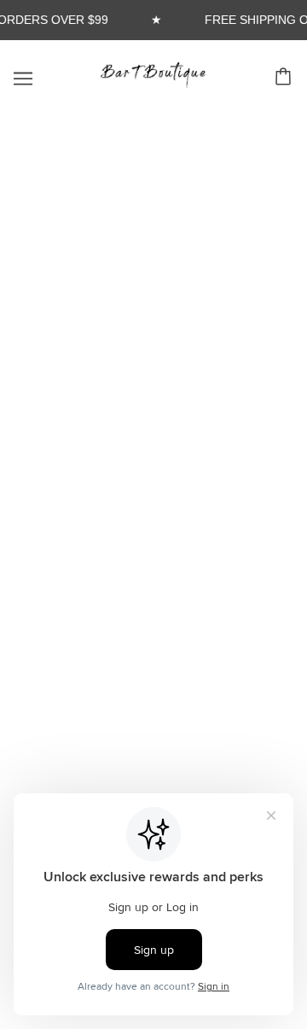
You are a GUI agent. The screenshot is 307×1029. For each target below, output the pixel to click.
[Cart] (285, 76)
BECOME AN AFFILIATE (154, 478)
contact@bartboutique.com (152, 749)
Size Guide (153, 530)
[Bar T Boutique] (153, 83)
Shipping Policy (153, 556)
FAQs (153, 452)
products (187, 339)
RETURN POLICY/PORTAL (154, 504)
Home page (174, 320)
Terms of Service (154, 608)
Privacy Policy (153, 582)
